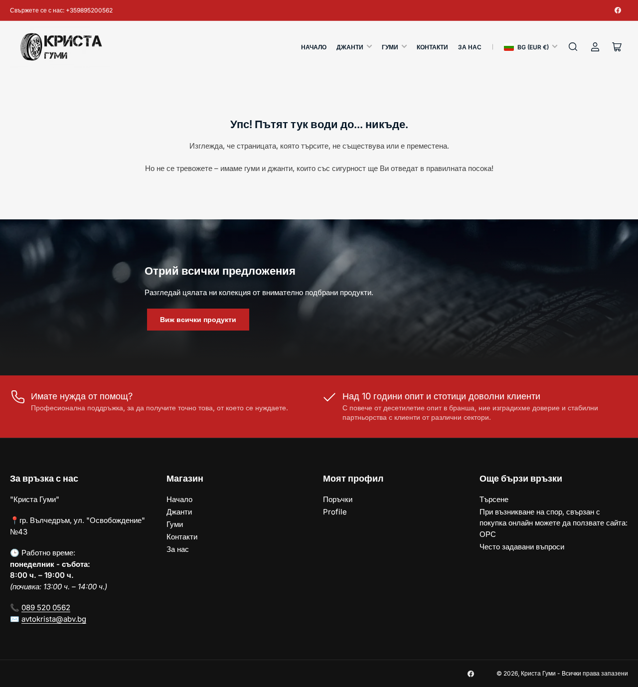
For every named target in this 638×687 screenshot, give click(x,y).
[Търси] (573, 47)
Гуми (390, 47)
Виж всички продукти (198, 319)
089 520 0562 (45, 607)
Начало (313, 47)
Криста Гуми (538, 673)
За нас (469, 47)
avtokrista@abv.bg (53, 619)
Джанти (349, 47)
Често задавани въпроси (521, 546)
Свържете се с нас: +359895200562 (61, 10)
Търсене (493, 499)
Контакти (432, 47)
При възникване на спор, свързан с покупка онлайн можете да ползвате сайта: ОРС (553, 523)
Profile (335, 511)
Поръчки (337, 499)
